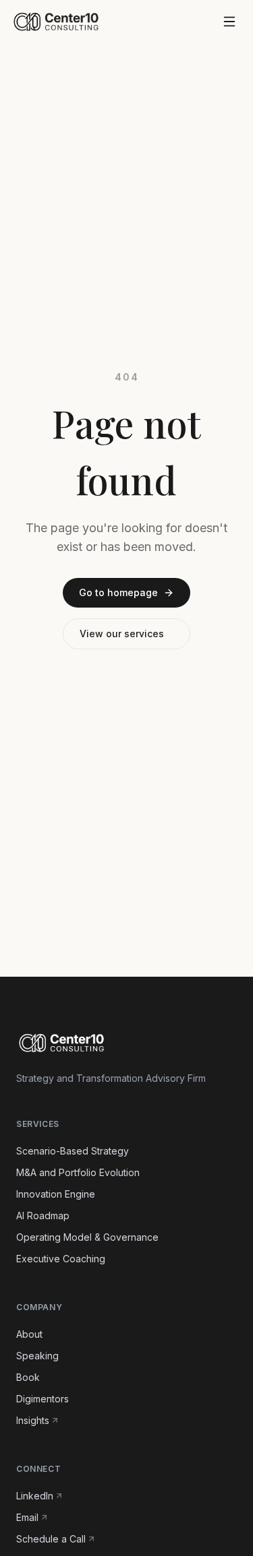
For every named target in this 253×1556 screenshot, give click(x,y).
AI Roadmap (42, 1215)
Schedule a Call (51, 1539)
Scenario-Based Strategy (72, 1151)
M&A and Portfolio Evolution (78, 1172)
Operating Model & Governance (87, 1237)
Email (27, 1517)
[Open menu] (229, 21)
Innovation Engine (55, 1194)
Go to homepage (118, 592)
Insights (32, 1420)
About (29, 1334)
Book (28, 1377)
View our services (122, 633)
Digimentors (42, 1398)
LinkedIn (34, 1495)
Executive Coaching (60, 1258)
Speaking (37, 1355)
